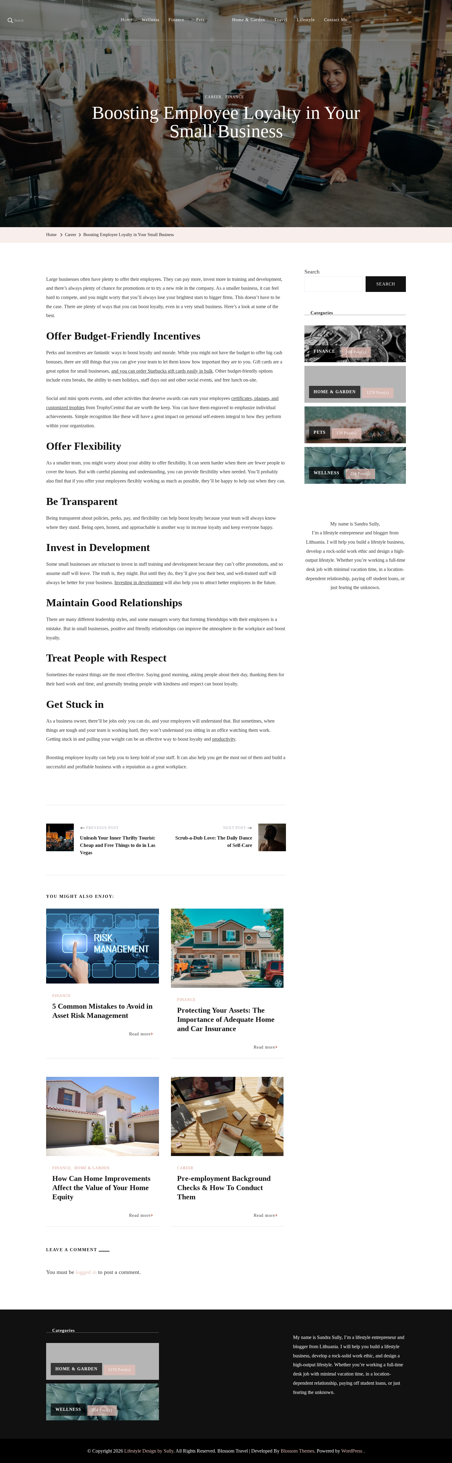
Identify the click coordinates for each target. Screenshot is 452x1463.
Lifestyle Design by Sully (148, 1450)
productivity (223, 739)
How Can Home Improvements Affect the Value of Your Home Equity (101, 1187)
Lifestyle (306, 19)
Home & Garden (248, 19)
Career (213, 97)
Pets (200, 19)
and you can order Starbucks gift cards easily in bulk (162, 371)
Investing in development (138, 582)
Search (311, 272)
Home (127, 19)
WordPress (351, 1450)
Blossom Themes (297, 1450)
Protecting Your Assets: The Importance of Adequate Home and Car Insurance (226, 1019)
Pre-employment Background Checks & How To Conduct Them (224, 1187)
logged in (86, 1272)
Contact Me (335, 19)
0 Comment (226, 169)
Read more (140, 1034)
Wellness (150, 19)
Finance (176, 19)
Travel (280, 19)
